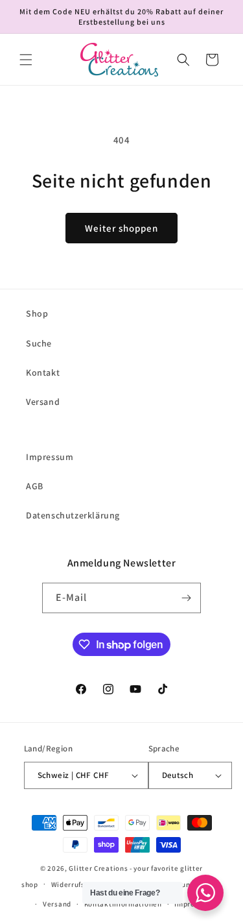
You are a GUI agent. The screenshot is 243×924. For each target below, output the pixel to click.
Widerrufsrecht (77, 884)
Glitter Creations (98, 868)
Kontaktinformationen (123, 903)
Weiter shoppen (121, 228)
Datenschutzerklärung (73, 515)
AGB (34, 486)
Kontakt (43, 372)
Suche (39, 343)
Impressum (49, 457)
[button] (26, 59)
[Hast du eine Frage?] (205, 893)
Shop (37, 313)
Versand (43, 401)
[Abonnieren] (186, 598)
